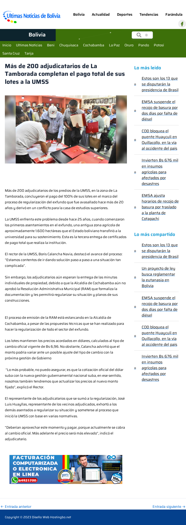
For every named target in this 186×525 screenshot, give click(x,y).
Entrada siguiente (169, 507)
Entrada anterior (15, 507)
